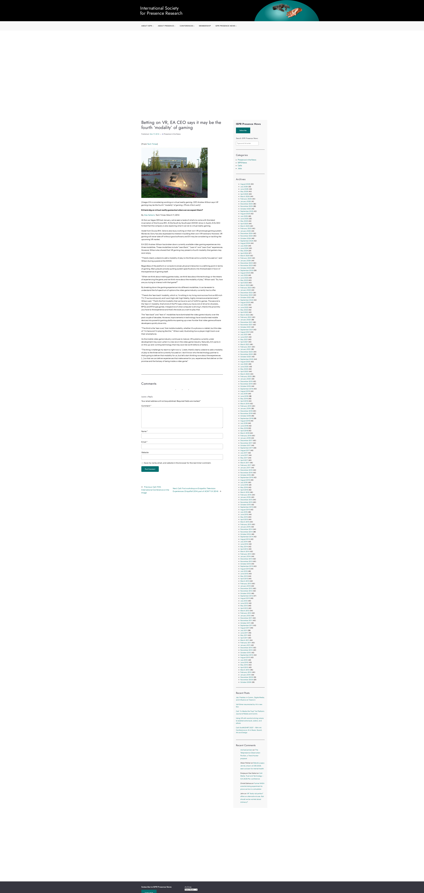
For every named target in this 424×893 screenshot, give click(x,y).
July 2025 (244, 216)
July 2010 (244, 660)
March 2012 (244, 611)
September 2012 (246, 596)
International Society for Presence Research (161, 10)
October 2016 (245, 475)
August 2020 (245, 362)
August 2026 (245, 184)
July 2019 (244, 394)
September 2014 (246, 537)
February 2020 (246, 376)
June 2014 (244, 544)
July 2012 (243, 601)
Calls (240, 165)
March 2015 (244, 522)
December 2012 (246, 588)
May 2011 (244, 635)
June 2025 (244, 219)
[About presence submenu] (174, 25)
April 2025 (244, 224)
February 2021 (245, 347)
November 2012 (246, 591)
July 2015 (243, 512)
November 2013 (246, 561)
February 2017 (245, 465)
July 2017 (243, 453)
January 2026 (245, 201)
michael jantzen (246, 750)
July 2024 (244, 246)
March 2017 (244, 463)
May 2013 (244, 576)
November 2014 (246, 532)
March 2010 (245, 670)
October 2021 (245, 327)
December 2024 (246, 233)
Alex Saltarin (149, 215)
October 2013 (245, 564)
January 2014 (245, 556)
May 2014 (244, 547)
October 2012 (245, 593)
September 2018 (246, 418)
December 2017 (246, 440)
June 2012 (244, 603)
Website (145, 452)
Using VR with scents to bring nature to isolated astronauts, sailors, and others (250, 720)
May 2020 (244, 369)
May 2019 (244, 399)
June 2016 (244, 485)
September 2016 (246, 477)
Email (144, 442)
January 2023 (245, 290)
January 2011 (245, 645)
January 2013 (245, 586)
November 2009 (246, 680)
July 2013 (243, 571)
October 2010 (245, 653)
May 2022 (244, 310)
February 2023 (246, 288)
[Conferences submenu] (194, 25)
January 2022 (245, 320)
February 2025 (246, 228)
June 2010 (244, 662)
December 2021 (246, 322)
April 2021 (244, 342)
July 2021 (243, 334)
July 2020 (244, 364)
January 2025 (245, 231)
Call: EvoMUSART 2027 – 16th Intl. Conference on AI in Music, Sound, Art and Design (249, 730)
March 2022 (245, 315)
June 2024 (244, 248)
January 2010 (245, 675)
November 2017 (246, 443)
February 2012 (245, 613)
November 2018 (246, 413)
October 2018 (245, 416)
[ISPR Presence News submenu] (236, 25)
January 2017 (245, 468)
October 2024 (245, 238)
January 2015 (245, 527)
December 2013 (246, 559)
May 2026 (244, 191)
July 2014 (244, 542)
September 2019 (246, 389)
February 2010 (246, 672)
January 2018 (245, 438)
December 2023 (246, 263)
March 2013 (244, 581)
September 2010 (246, 655)
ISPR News (242, 163)
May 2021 (244, 339)
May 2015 (244, 517)
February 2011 (245, 643)
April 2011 (244, 638)
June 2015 (244, 514)
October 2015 (245, 505)
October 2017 (245, 445)
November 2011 (246, 620)
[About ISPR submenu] (152, 25)
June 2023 (244, 278)
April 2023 (244, 283)
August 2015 (245, 510)
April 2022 (244, 312)
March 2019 (244, 404)
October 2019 (245, 386)
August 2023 (245, 273)
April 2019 (244, 401)
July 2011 (243, 630)
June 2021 (244, 337)
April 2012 (244, 608)
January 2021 (245, 349)
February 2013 (245, 584)
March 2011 (244, 640)
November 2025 (246, 206)
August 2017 (245, 450)
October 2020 (245, 357)
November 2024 (246, 236)
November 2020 (246, 354)
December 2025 (246, 204)
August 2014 (245, 539)
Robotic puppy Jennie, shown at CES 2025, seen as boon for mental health (252, 766)
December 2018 (246, 411)
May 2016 (244, 487)
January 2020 (245, 379)
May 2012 (244, 606)
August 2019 (245, 391)
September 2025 (246, 211)
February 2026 (246, 199)
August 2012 (245, 598)
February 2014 (245, 554)
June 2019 (244, 396)
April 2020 (244, 371)
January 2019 (245, 408)
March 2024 (245, 256)
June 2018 (244, 426)
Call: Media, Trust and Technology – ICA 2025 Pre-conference (251, 776)
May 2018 (244, 428)
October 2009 (245, 682)
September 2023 (246, 270)
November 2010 (246, 650)
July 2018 (243, 423)
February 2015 (245, 524)
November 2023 (246, 265)
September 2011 (246, 625)
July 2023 (244, 275)
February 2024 (246, 258)
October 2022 (245, 297)
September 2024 (246, 241)
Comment (146, 406)
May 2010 (244, 665)
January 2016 (245, 497)
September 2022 (246, 300)
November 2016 (246, 473)
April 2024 (244, 253)
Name (144, 431)
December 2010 (246, 648)
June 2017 (244, 455)
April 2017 (244, 460)
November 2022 (246, 295)
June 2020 (244, 367)
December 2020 (246, 352)
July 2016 (244, 482)
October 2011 (245, 623)
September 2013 (246, 566)
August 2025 (245, 214)
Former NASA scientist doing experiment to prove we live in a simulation (252, 786)
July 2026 (244, 187)
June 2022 (244, 307)
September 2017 (246, 448)
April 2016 (244, 490)
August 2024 (245, 243)
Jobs (240, 168)
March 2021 (244, 344)
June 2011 (244, 633)
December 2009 (246, 677)
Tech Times (152, 144)
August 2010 (245, 657)
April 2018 (244, 431)
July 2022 (244, 305)
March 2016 (244, 492)
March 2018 (244, 433)
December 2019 (246, 381)
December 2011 (246, 618)
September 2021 (246, 330)
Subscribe (243, 130)
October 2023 (245, 268)
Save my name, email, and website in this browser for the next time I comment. (177, 463)
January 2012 (245, 616)
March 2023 (245, 285)
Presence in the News (172, 134)
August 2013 (245, 569)
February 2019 (245, 406)
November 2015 (246, 502)
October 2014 (245, 534)
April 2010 (244, 667)
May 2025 (244, 221)
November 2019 (246, 384)
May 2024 (244, 251)
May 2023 (244, 280)
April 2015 (244, 519)
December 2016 (246, 470)
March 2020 (245, 374)
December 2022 (246, 293)
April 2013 (244, 579)
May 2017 (244, 458)
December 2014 (246, 529)
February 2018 (245, 436)
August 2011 (245, 628)
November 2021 (246, 325)
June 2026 (244, 189)
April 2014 (244, 549)
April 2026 (244, 194)
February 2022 (246, 317)
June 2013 (244, 574)
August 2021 (245, 332)
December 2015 (246, 500)
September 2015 (246, 507)
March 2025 (245, 226)
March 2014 (244, 551)
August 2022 (245, 302)
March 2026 (245, 196)
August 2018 (245, 421)
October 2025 (245, 209)
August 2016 (245, 480)
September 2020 (246, 359)
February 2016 (245, 495)
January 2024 (245, 261)
